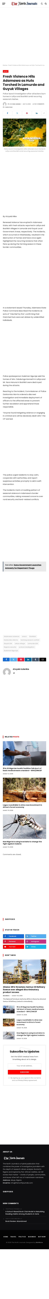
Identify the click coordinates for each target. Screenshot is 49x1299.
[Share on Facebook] (7, 113)
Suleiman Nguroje (11, 651)
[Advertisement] (24, 36)
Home (5, 65)
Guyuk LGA (8, 643)
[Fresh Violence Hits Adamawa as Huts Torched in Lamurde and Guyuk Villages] (24, 132)
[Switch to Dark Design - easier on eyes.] (41, 4)
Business (32, 1237)
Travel (13, 1237)
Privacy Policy (23, 1080)
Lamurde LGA (33, 643)
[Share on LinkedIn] (36, 113)
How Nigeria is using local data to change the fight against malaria (22, 843)
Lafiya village (20, 643)
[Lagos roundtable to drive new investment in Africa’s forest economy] (24, 790)
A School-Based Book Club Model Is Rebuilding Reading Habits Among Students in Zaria (24, 1212)
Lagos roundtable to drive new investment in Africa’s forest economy (22, 806)
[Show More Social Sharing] (44, 113)
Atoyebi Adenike (15, 104)
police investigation (26, 647)
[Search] (45, 3)
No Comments (39, 104)
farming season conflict (30, 640)
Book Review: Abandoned (16, 1221)
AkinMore (39, 1242)
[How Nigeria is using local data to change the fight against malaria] (24, 826)
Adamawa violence (11, 636)
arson (24, 636)
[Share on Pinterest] (27, 113)
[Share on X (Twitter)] (17, 113)
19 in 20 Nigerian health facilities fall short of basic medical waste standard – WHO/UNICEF (22, 769)
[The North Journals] (24, 3)
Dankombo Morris (11, 640)
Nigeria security (10, 647)
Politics (22, 1237)
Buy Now (42, 1237)
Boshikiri (33, 636)
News (6, 71)
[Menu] (3, 3)
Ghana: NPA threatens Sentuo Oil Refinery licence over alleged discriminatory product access (24, 990)
